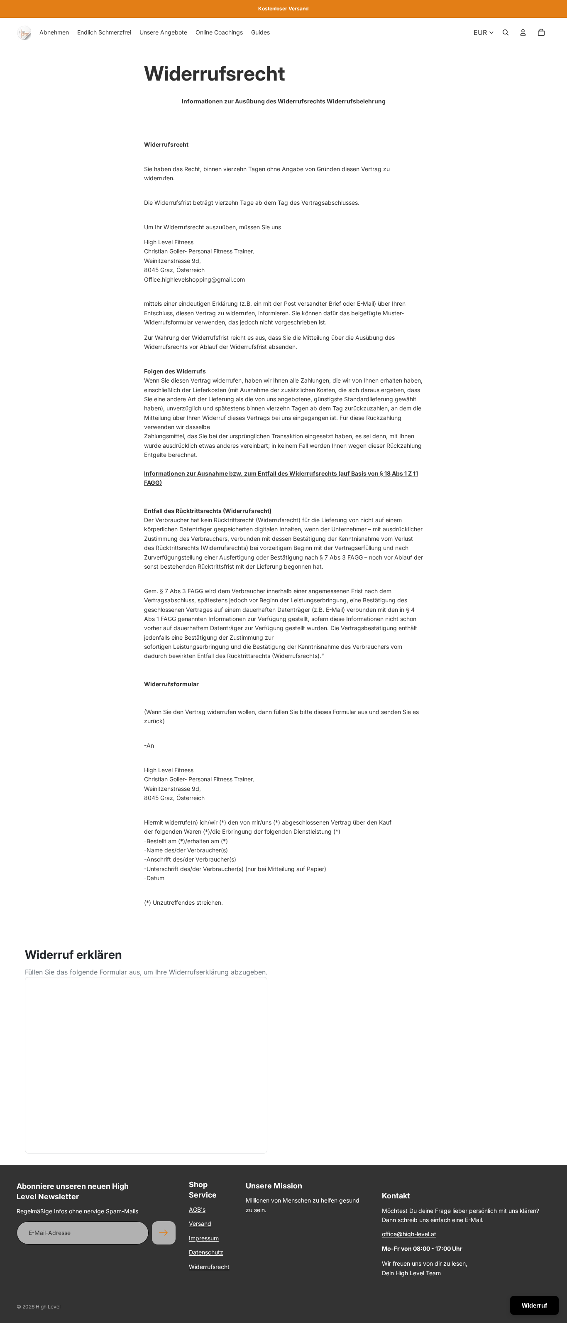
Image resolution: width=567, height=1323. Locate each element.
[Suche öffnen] (505, 32)
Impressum (204, 1238)
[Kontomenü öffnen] (523, 32)
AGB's (197, 1209)
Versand (200, 1223)
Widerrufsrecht (209, 1266)
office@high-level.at (409, 1233)
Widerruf (534, 1305)
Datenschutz (206, 1252)
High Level (48, 1306)
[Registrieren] (163, 1232)
